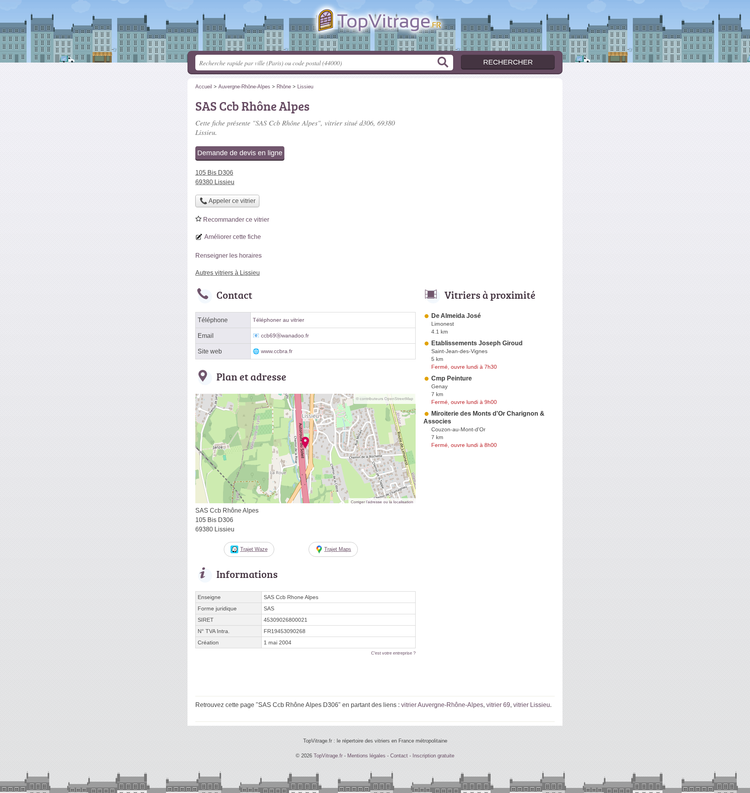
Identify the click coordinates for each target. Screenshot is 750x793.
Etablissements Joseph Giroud (477, 343)
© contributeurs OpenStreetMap (384, 398)
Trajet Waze (254, 549)
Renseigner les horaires (228, 255)
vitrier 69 (498, 705)
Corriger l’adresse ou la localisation (382, 502)
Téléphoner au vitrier (278, 320)
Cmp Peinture (451, 378)
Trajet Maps (337, 549)
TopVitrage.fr (375, 28)
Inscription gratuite (433, 756)
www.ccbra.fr (277, 351)
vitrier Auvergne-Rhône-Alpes (442, 705)
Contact (399, 756)
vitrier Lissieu (531, 705)
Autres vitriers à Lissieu (227, 272)
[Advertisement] (489, 151)
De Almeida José (456, 315)
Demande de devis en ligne (239, 153)
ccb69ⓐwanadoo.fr (285, 336)
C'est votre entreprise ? (393, 653)
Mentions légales (366, 756)
